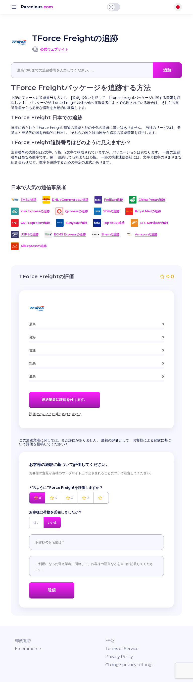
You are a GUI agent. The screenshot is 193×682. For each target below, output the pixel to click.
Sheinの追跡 (110, 234)
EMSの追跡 (28, 200)
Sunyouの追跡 (76, 223)
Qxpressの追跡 (76, 211)
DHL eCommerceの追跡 (70, 200)
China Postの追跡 (151, 200)
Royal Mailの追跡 (148, 211)
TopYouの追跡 (114, 223)
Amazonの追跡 (146, 234)
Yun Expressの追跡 (35, 211)
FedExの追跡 (113, 200)
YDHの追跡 (111, 211)
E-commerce (28, 648)
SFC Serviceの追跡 (154, 223)
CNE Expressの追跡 (35, 223)
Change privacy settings (129, 664)
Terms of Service (121, 648)
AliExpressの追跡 (34, 246)
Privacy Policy (119, 656)
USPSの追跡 (29, 234)
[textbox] (96, 70)
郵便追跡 (23, 640)
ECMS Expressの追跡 (70, 234)
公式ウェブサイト (54, 49)
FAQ (109, 640)
